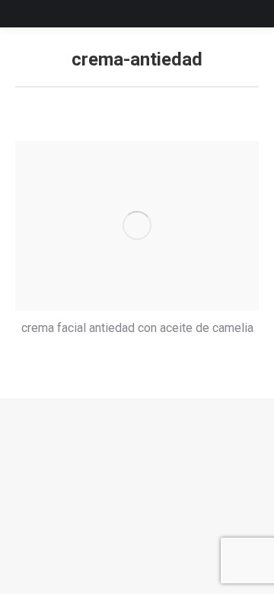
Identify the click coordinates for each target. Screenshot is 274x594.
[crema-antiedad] (137, 226)
